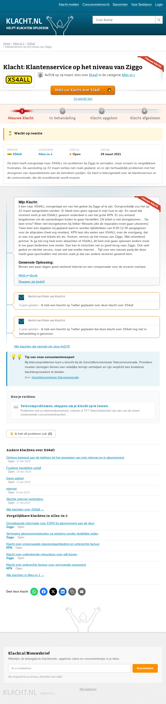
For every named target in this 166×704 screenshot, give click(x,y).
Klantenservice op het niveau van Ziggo (28, 46)
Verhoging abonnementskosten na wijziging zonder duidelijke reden (52, 533)
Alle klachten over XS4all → (25, 509)
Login (159, 4)
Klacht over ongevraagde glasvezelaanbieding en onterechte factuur (53, 544)
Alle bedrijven (88, 689)
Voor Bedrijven (141, 4)
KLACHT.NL (20, 692)
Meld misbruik (28, 275)
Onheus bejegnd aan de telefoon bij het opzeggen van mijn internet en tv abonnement (65, 457)
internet (11, 488)
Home (6, 43)
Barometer (120, 4)
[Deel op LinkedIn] (63, 592)
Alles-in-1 (18, 43)
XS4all (31, 43)
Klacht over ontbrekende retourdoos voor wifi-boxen (41, 554)
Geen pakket (15, 478)
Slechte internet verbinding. (25, 499)
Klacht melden (69, 4)
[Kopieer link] (72, 592)
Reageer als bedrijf (32, 281)
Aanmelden (145, 668)
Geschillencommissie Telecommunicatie (55, 377)
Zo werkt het (83, 99)
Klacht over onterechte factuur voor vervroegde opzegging (46, 564)
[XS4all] (19, 79)
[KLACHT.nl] (39, 25)
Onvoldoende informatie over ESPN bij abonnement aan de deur (50, 523)
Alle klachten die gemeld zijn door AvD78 (42, 346)
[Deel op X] (53, 592)
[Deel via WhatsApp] (34, 592)
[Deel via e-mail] (82, 592)
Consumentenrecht (95, 4)
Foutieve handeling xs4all (23, 468)
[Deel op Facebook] (44, 592)
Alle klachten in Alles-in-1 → (25, 575)
